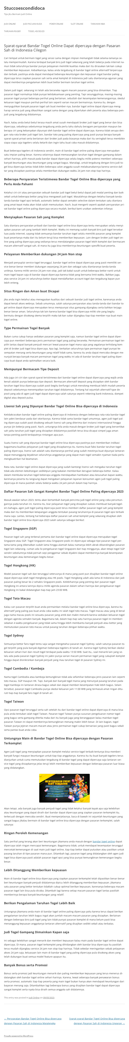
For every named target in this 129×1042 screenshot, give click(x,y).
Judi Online (10, 23)
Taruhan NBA (98, 23)
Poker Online (56, 23)
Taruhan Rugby (12, 31)
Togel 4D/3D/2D (36, 31)
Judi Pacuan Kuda (32, 23)
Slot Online (77, 23)
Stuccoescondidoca (24, 8)
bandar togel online (104, 841)
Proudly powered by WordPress (18, 1035)
